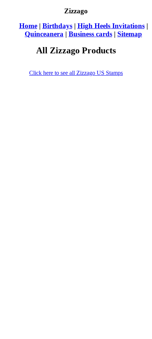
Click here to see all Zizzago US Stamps (76, 73)
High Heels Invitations (111, 26)
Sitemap (129, 34)
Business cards (90, 34)
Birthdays (57, 26)
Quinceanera (44, 34)
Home (28, 26)
